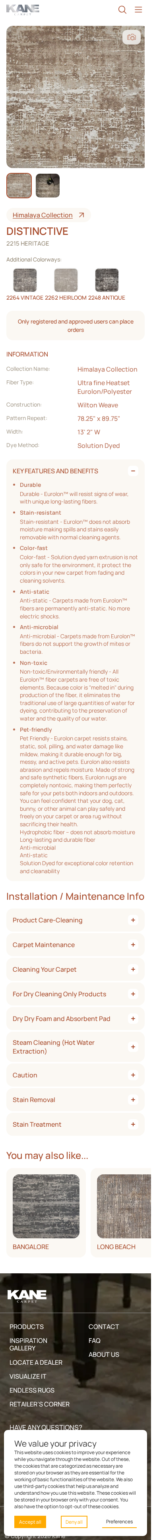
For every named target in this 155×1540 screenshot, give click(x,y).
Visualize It (28, 1376)
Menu (138, 10)
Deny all (74, 1522)
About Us (104, 1354)
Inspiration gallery (28, 1344)
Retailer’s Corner (40, 1404)
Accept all (30, 1522)
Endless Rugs (32, 1390)
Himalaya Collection (43, 215)
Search (122, 10)
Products (27, 1326)
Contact (104, 1326)
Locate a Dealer (36, 1362)
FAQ (95, 1340)
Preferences (119, 1521)
